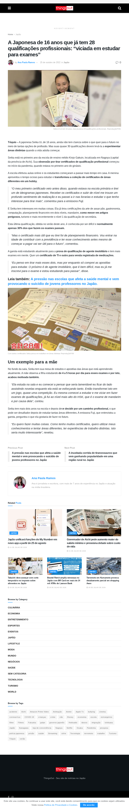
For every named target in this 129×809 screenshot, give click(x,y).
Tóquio (12, 739)
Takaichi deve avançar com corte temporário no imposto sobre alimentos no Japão (23, 581)
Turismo (13, 686)
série (64, 733)
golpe (42, 723)
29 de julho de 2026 (57, 587)
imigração (96, 723)
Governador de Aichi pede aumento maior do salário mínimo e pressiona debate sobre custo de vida (94, 543)
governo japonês (56, 723)
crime (52, 717)
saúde (41, 733)
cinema (102, 712)
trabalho (101, 733)
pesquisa (104, 728)
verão (22, 739)
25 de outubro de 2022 (50, 62)
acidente (13, 712)
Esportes (14, 625)
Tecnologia (15, 679)
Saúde (11, 667)
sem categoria (17, 673)
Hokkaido (73, 723)
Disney (70, 717)
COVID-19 (29, 717)
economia (82, 717)
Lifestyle (14, 643)
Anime (69, 712)
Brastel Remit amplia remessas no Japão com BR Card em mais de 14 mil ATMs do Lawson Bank (63, 581)
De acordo (89, 805)
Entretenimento (18, 619)
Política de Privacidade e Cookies (60, 805)
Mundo (12, 655)
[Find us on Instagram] (12, 797)
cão (61, 717)
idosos (84, 723)
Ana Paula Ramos (26, 62)
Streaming (52, 733)
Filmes (21, 723)
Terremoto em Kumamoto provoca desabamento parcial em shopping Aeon (103, 581)
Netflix (70, 728)
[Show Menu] (9, 8)
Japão (18, 34)
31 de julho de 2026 (18, 547)
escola (94, 717)
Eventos (13, 631)
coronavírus (14, 717)
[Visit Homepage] (64, 8)
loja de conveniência (42, 728)
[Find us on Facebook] (8, 797)
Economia (14, 613)
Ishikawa (109, 723)
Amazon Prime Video (39, 712)
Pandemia (91, 728)
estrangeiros (106, 717)
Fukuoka (32, 723)
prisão (31, 733)
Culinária (14, 607)
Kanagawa (23, 728)
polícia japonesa (16, 733)
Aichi (23, 712)
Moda (11, 649)
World (12, 691)
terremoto (88, 733)
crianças (42, 717)
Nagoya (59, 728)
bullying (91, 712)
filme (11, 723)
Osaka (80, 728)
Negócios (14, 661)
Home (10, 34)
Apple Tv (80, 712)
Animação (57, 712)
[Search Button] (119, 8)
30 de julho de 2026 (18, 587)
